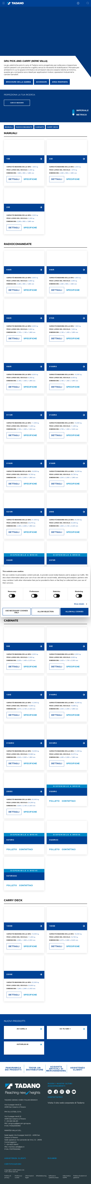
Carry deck (52, 127)
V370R (52, 560)
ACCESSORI (41, 82)
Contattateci (55, 1097)
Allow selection (46, 612)
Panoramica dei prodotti (13, 1069)
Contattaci (69, 801)
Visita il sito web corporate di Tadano (66, 1103)
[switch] (34, 596)
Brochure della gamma (18, 82)
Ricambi (52, 1158)
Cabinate (39, 127)
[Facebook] (56, 1092)
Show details (79, 604)
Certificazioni (12, 1164)
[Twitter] (68, 1092)
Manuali (9, 127)
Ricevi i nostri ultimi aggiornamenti (60, 1084)
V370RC (10, 840)
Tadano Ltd (20, 1170)
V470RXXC (11, 876)
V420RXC (53, 840)
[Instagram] (62, 1092)
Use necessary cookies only (16, 611)
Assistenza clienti (77, 1069)
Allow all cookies (74, 612)
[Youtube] (74, 1092)
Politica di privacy (7, 1176)
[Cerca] (88, 3)
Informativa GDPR (67, 1176)
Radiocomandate (24, 127)
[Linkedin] (50, 1092)
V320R (9, 560)
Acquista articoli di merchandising (56, 1069)
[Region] (78, 3)
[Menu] (3, 3)
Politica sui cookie (18, 1176)
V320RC (53, 791)
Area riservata (60, 82)
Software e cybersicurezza (53, 1176)
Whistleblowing (41, 1176)
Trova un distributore (35, 1069)
